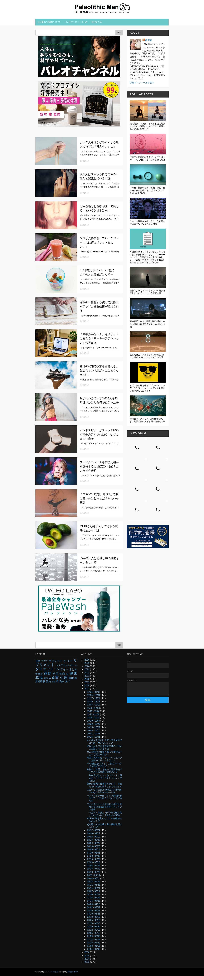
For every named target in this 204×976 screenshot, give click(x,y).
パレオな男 (54, 972)
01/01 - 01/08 (94, 949)
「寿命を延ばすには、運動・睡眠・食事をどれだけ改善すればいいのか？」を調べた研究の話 (147, 190)
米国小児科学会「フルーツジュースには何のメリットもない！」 (99, 242)
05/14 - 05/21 (94, 888)
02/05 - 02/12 (94, 933)
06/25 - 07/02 (94, 869)
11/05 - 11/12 (93, 717)
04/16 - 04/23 (94, 901)
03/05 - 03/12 (94, 920)
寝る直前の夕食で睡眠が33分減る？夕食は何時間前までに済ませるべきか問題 (147, 324)
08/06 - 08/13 (94, 849)
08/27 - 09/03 (94, 840)
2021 (87, 676)
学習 (56, 673)
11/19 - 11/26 (93, 711)
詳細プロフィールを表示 (142, 82)
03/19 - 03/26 (94, 914)
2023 (87, 669)
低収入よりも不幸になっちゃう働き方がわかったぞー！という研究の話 (147, 291)
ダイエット (45, 669)
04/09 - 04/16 (94, 904)
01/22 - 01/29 (94, 939)
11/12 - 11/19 (93, 714)
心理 (64, 678)
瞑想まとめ (97, 22)
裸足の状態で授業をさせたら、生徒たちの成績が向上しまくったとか (99, 370)
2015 (87, 955)
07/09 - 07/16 (94, 862)
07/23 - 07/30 (94, 856)
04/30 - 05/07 (94, 894)
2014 (87, 959)
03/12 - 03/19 (94, 917)
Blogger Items (72, 972)
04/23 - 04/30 (94, 897)
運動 (48, 673)
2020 (87, 679)
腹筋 (54, 682)
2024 (87, 666)
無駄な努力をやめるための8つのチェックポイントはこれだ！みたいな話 (147, 355)
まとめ (73, 669)
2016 (87, 952)
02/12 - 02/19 (94, 930)
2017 (87, 688)
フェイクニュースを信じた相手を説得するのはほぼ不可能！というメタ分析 (99, 466)
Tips (38, 660)
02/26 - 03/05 (94, 923)
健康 (73, 673)
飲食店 (39, 674)
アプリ (45, 661)
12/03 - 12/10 (94, 705)
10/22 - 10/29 (94, 724)
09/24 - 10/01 (94, 737)
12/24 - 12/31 (94, 695)
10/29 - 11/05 (93, 721)
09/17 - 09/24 (94, 830)
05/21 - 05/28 (94, 885)
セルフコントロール (66, 665)
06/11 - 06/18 (93, 875)
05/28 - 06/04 (94, 881)
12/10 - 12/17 (94, 701)
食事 (56, 678)
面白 (62, 681)
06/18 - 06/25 (94, 872)
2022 (87, 672)
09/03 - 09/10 (94, 837)
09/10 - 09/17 (94, 833)
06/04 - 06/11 (93, 878)
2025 (87, 663)
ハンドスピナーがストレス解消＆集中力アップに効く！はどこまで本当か (99, 434)
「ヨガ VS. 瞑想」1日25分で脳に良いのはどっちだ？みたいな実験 (99, 498)
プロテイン (62, 669)
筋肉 (62, 673)
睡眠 (72, 678)
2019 (87, 682)
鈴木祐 (148, 40)
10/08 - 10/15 (94, 730)
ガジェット (56, 660)
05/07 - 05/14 (94, 891)
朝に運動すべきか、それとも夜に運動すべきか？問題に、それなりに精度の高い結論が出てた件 (147, 126)
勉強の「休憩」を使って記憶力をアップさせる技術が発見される (99, 306)
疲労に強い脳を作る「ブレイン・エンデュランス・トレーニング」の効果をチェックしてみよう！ (147, 388)
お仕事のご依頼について (48, 22)
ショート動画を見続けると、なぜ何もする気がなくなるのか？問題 (147, 222)
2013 (87, 962)
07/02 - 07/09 (94, 865)
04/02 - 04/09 (94, 907)
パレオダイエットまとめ (76, 22)
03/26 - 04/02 (94, 910)
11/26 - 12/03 (93, 708)
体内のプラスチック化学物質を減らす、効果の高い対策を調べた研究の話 (147, 420)
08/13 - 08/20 (94, 846)
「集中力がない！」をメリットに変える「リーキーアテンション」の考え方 (99, 338)
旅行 (67, 681)
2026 (87, 660)
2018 (87, 685)
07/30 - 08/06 (94, 853)
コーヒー (68, 661)
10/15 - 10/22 (94, 727)
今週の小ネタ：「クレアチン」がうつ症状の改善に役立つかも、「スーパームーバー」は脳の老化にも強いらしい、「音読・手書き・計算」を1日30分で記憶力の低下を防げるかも (147, 257)
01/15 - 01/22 (94, 943)
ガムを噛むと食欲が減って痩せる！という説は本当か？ (104, 753)
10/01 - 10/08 (94, 733)
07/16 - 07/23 (94, 859)
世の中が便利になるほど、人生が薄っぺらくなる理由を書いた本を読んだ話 (147, 158)
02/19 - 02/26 (94, 926)
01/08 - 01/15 (94, 946)
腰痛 (46, 678)
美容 (49, 681)
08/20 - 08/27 (94, 843)
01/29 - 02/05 (94, 936)
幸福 (39, 678)
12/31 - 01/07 (94, 692)
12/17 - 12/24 (94, 698)
